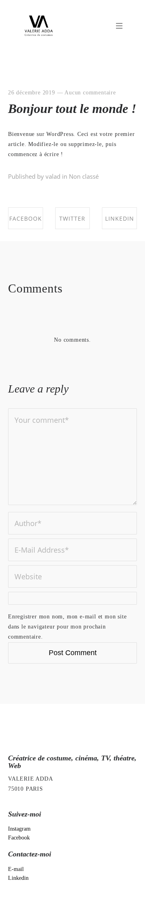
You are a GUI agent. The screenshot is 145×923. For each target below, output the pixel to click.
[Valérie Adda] (39, 25)
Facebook (19, 838)
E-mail (16, 869)
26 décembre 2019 (31, 93)
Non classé (84, 176)
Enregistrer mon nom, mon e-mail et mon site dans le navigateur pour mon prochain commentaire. (67, 627)
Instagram (19, 829)
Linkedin (18, 878)
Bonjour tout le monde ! (72, 108)
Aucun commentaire (90, 93)
